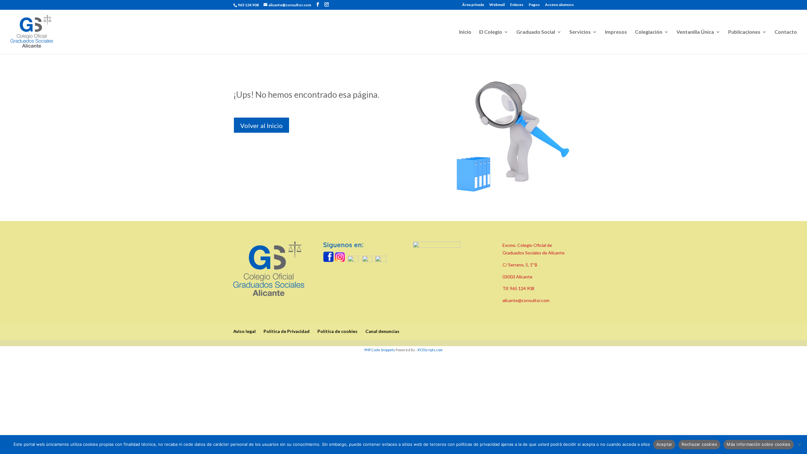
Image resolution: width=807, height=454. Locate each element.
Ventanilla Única (695, 32)
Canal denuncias (382, 331)
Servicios (580, 32)
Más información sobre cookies (758, 444)
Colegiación (648, 32)
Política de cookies (337, 331)
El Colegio (490, 32)
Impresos (616, 32)
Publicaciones (744, 32)
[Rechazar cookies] (799, 444)
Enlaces (516, 5)
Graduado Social (535, 32)
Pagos (534, 5)
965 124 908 (522, 288)
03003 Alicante (517, 276)
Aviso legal (244, 331)
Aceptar (664, 444)
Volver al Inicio (261, 125)
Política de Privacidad (287, 331)
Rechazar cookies (699, 444)
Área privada (473, 5)
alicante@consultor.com (525, 300)
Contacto (786, 32)
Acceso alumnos (559, 5)
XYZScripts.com (430, 350)
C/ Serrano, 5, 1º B (520, 264)
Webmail (497, 5)
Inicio (465, 32)
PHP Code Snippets (379, 350)
